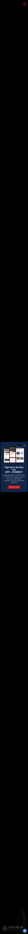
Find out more (14, 487)
